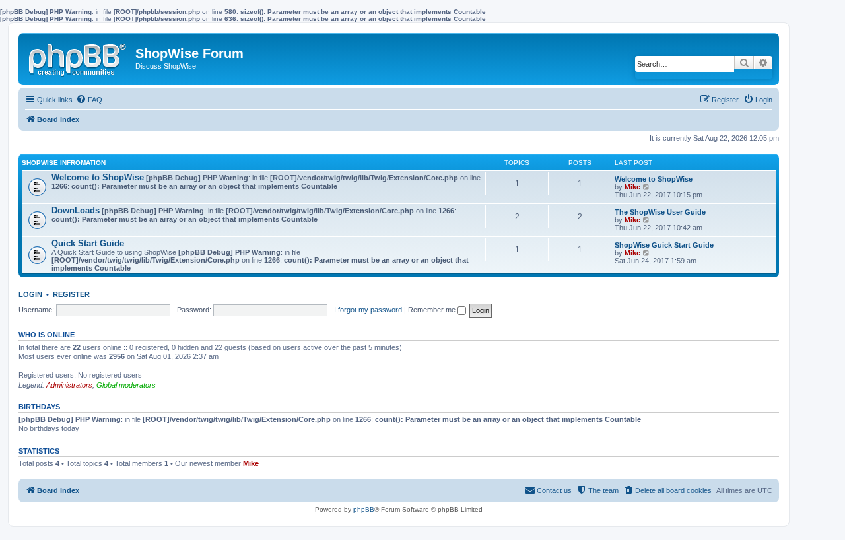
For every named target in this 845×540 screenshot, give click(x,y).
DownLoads (75, 210)
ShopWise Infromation (64, 162)
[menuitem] (89, 100)
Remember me (432, 310)
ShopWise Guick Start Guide (664, 245)
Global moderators (126, 385)
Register (71, 294)
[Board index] (78, 56)
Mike (632, 187)
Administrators (69, 385)
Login (30, 294)
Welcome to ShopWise (97, 177)
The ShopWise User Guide (660, 212)
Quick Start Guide (87, 243)
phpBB (363, 509)
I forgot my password (368, 310)
